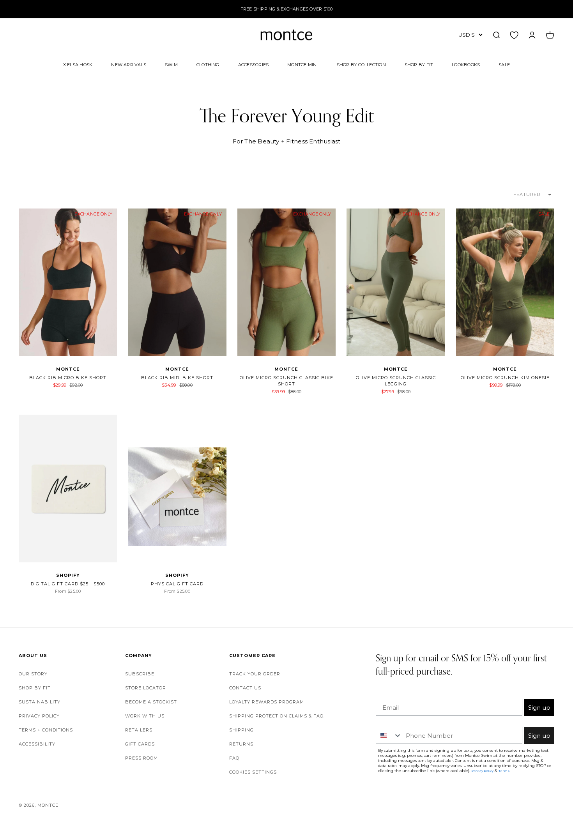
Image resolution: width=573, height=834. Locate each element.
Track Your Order (254, 674)
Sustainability (39, 702)
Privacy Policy (39, 716)
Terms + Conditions (46, 730)
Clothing (207, 64)
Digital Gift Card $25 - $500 (68, 584)
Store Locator (145, 688)
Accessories (253, 64)
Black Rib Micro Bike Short (67, 377)
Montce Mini (302, 64)
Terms (504, 771)
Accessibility (37, 744)
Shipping (241, 730)
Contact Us (245, 688)
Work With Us (144, 716)
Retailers (138, 730)
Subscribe (139, 674)
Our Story (33, 674)
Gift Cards (140, 744)
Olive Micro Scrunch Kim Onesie (505, 377)
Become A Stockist (151, 702)
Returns (241, 744)
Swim (171, 64)
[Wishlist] (514, 34)
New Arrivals (128, 64)
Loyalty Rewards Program (266, 702)
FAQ (234, 758)
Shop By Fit (419, 64)
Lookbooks (466, 64)
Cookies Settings (253, 772)
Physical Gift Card (177, 584)
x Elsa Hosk (77, 64)
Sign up (539, 707)
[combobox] (389, 735)
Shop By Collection (361, 64)
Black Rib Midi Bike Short (177, 377)
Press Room (141, 758)
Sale (504, 64)
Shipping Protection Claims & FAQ (276, 716)
